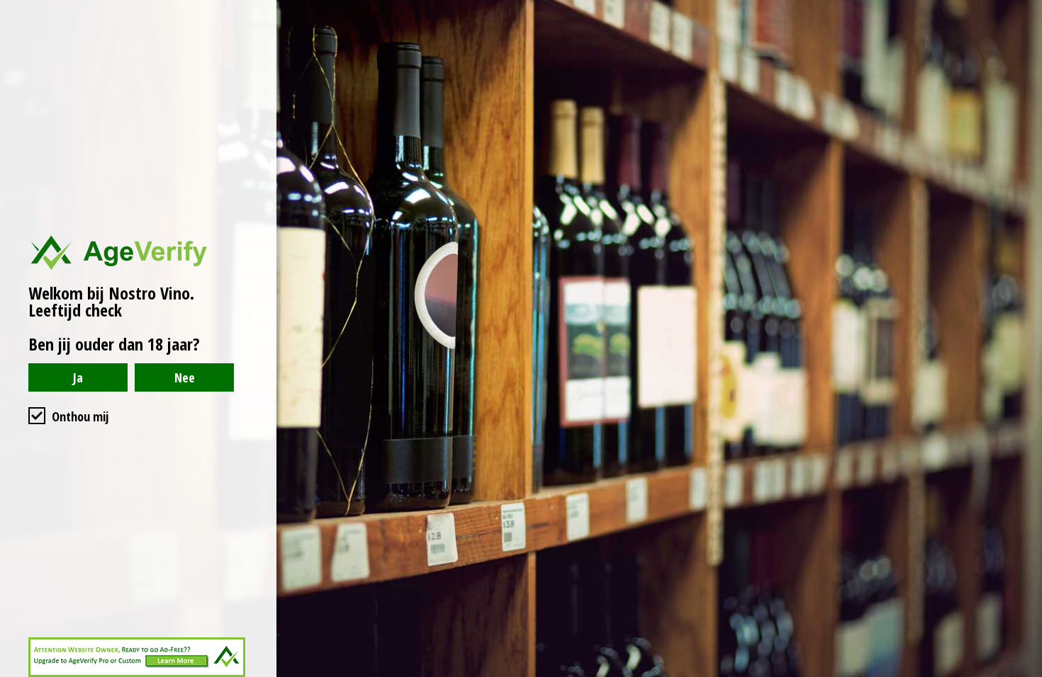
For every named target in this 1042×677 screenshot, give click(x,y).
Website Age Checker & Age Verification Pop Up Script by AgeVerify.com (1024, 673)
